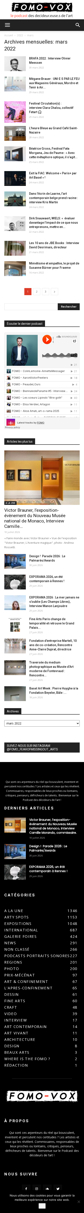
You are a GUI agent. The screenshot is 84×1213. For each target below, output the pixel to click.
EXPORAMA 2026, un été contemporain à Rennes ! (48, 869)
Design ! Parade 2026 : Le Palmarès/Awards (48, 848)
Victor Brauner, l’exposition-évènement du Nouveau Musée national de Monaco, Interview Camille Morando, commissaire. (53, 826)
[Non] (78, 1201)
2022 (20, 35)
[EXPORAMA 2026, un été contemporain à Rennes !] (15, 582)
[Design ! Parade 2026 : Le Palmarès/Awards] (15, 561)
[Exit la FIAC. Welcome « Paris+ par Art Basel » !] (15, 178)
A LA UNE (10, 502)
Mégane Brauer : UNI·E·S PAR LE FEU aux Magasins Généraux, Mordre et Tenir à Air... (54, 83)
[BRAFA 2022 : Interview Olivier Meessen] (15, 63)
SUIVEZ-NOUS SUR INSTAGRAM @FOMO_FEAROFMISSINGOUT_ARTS (32, 747)
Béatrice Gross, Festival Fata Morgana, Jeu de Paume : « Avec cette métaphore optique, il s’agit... (53, 153)
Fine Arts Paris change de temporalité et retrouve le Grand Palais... (51, 623)
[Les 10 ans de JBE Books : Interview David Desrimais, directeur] (15, 248)
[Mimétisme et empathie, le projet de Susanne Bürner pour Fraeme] (15, 268)
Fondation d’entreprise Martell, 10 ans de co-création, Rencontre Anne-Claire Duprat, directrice (53, 645)
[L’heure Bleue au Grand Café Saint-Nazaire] (15, 133)
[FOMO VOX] (42, 10)
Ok (42, 1206)
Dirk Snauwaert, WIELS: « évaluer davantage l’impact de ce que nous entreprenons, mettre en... (53, 223)
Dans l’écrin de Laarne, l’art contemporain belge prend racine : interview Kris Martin (53, 198)
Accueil (8, 35)
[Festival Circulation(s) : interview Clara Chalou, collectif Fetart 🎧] (15, 112)
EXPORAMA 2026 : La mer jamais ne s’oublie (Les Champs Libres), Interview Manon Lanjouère (54, 602)
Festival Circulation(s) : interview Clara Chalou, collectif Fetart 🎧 (51, 108)
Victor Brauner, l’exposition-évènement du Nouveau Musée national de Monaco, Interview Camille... (34, 518)
